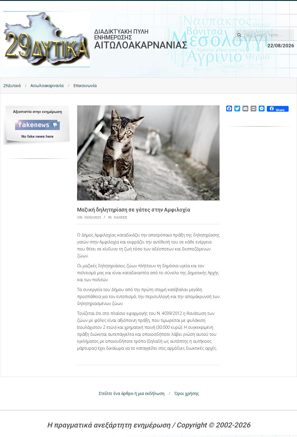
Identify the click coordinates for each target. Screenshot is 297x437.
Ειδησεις (120, 217)
